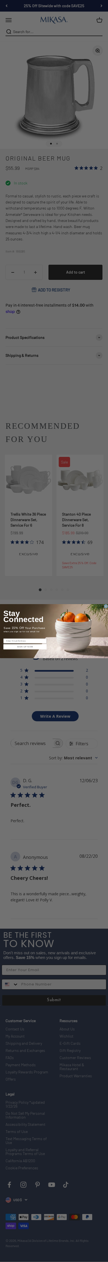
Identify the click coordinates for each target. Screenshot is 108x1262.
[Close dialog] (105, 606)
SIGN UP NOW (25, 646)
